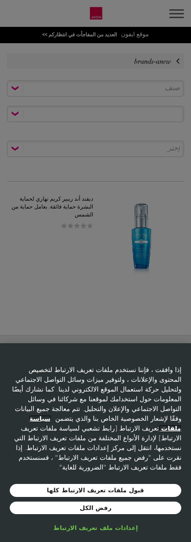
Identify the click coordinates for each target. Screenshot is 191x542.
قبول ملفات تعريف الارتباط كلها (96, 490)
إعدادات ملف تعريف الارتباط (95, 527)
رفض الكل (95, 507)
